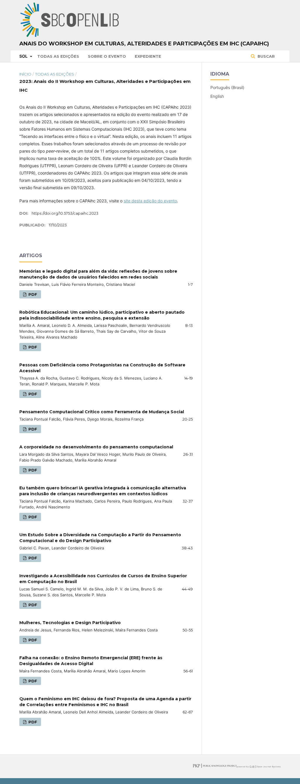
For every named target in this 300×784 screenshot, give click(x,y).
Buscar (265, 56)
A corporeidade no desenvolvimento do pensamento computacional (96, 447)
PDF (32, 294)
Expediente (148, 56)
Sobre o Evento (107, 56)
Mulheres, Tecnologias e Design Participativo (70, 622)
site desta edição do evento (150, 200)
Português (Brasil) (227, 87)
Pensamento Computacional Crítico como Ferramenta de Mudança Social (101, 411)
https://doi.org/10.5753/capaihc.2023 (65, 213)
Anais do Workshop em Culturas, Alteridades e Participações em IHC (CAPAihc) (144, 43)
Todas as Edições (58, 56)
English (217, 96)
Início (25, 74)
